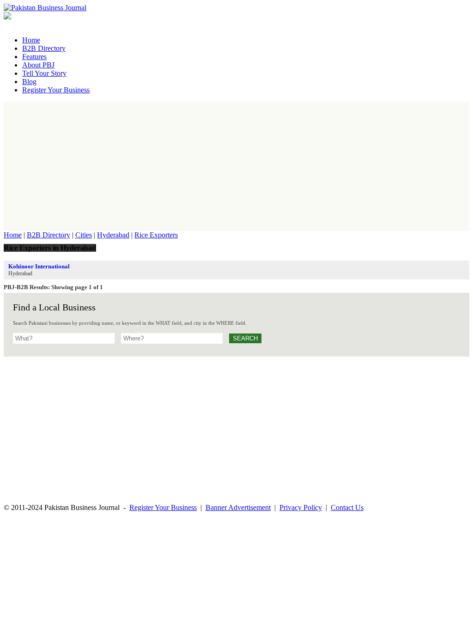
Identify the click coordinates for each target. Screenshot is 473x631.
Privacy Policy (300, 507)
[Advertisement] (236, 166)
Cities (83, 235)
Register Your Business (163, 507)
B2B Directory (48, 235)
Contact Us (347, 507)
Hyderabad (113, 235)
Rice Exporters (156, 235)
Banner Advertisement (238, 507)
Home (13, 235)
